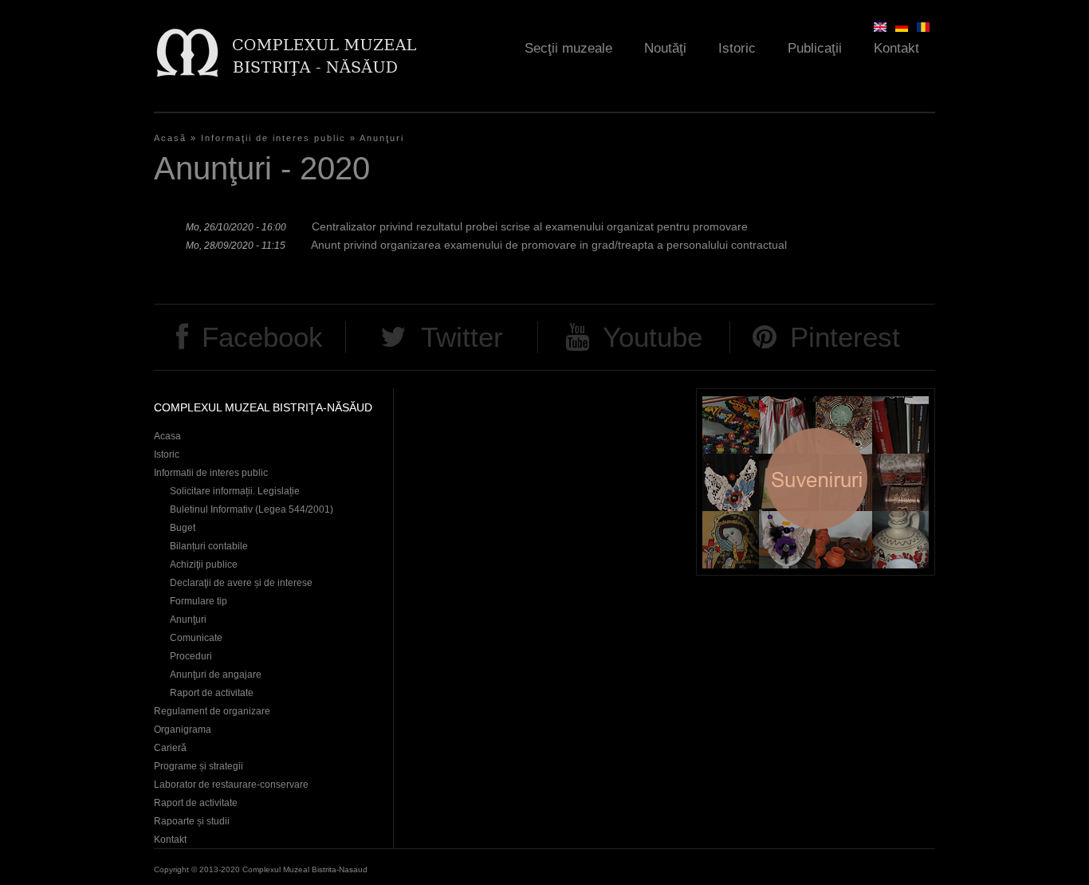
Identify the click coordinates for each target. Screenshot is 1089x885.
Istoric (737, 48)
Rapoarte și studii (192, 821)
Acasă (170, 138)
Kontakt (896, 48)
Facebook (262, 336)
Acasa (167, 436)
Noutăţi (665, 48)
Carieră (170, 747)
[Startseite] (286, 52)
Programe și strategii (198, 766)
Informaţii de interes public (273, 138)
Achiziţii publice (204, 564)
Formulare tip (198, 601)
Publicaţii (815, 48)
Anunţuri (382, 138)
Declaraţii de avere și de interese (241, 582)
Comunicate (196, 637)
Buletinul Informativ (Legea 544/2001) (251, 509)
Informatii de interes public (211, 472)
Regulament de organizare (212, 711)
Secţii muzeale (568, 48)
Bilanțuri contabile (209, 546)
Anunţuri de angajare (215, 674)
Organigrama (182, 729)
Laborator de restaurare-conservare (231, 784)
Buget (182, 527)
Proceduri (191, 656)
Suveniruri (815, 482)
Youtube (652, 336)
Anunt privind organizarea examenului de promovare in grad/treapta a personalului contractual (549, 244)
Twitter (462, 336)
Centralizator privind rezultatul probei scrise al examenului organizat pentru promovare (530, 226)
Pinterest (845, 336)
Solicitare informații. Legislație (235, 491)
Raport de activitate (212, 692)
